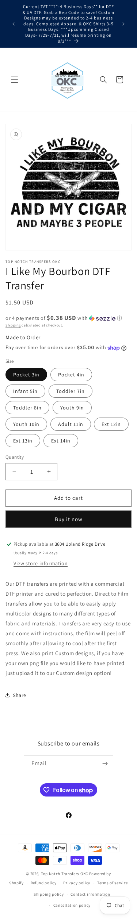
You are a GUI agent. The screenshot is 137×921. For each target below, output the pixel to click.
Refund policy (44, 882)
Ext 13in (23, 440)
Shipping (13, 325)
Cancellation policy (72, 905)
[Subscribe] (105, 763)
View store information (41, 563)
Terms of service (112, 882)
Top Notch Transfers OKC (65, 873)
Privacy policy (76, 882)
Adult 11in (70, 424)
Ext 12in (111, 424)
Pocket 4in (71, 374)
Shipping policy (49, 894)
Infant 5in (25, 391)
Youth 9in (72, 407)
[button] (15, 80)
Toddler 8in (27, 407)
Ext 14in (61, 440)
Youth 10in (26, 424)
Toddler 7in (70, 391)
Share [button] (19, 695)
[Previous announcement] (13, 24)
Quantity (14, 457)
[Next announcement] (123, 24)
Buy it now (69, 519)
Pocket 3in (26, 374)
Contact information (90, 894)
